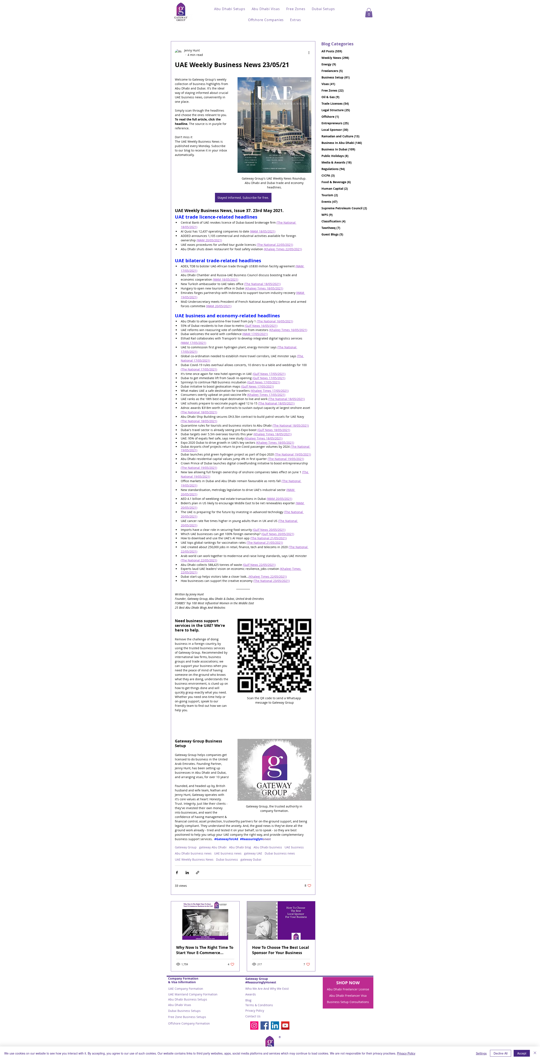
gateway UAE (253, 853)
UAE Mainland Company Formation (192, 994)
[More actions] (308, 52)
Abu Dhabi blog (240, 847)
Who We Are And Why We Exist (267, 989)
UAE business (294, 847)
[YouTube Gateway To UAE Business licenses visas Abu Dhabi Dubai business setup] (285, 1025)
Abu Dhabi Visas (179, 1005)
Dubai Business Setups (184, 1011)
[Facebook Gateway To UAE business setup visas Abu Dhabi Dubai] (265, 1025)
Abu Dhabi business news (193, 853)
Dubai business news (280, 853)
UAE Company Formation (185, 989)
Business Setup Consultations (348, 1002)
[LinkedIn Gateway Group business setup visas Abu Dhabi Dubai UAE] (275, 1025)
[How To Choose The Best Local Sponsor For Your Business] (281, 920)
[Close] (534, 1053)
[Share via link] (198, 873)
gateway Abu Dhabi (213, 847)
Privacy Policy (254, 1011)
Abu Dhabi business (268, 847)
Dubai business (227, 859)
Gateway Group (186, 847)
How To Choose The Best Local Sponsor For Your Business (280, 950)
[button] (229, 8)
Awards (250, 994)
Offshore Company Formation (189, 1023)
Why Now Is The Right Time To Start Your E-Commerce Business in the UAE (204, 950)
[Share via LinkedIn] (187, 873)
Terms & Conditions (259, 1005)
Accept (521, 1053)
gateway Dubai (250, 859)
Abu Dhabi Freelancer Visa (348, 996)
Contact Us (253, 1016)
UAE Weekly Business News (194, 859)
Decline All (501, 1053)
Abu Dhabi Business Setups (187, 999)
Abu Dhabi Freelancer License (348, 989)
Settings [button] (481, 1053)
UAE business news (228, 853)
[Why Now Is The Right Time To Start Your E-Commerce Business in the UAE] (205, 920)
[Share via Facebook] (177, 873)
